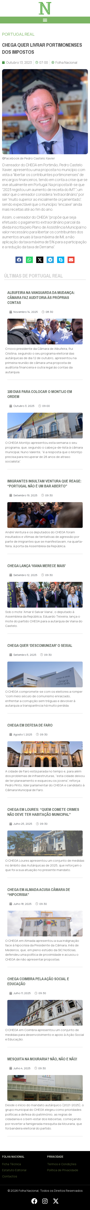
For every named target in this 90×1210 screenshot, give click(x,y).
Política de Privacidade (62, 1170)
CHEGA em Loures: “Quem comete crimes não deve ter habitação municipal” (43, 812)
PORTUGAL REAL (18, 34)
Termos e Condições (61, 1164)
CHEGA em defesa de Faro (30, 725)
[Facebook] (34, 1201)
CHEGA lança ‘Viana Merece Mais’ (36, 565)
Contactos (9, 1176)
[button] (45, 20)
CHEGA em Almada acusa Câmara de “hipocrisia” (38, 892)
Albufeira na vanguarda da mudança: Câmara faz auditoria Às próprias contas (41, 297)
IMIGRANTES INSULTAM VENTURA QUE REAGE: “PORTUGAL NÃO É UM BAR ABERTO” (44, 484)
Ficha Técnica (11, 1164)
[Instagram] (45, 1201)
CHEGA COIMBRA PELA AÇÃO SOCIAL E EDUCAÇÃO (38, 981)
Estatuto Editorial (14, 1170)
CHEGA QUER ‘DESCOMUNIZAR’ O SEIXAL (39, 645)
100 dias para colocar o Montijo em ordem (39, 394)
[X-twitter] (55, 1201)
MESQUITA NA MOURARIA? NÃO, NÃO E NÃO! (42, 1059)
